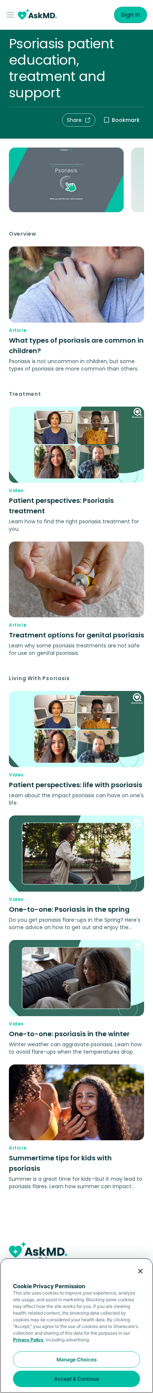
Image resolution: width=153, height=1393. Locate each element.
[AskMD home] (37, 15)
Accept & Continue (76, 1379)
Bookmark (126, 120)
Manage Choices (76, 1360)
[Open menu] (12, 14)
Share (74, 120)
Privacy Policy (28, 1339)
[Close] (140, 1271)
